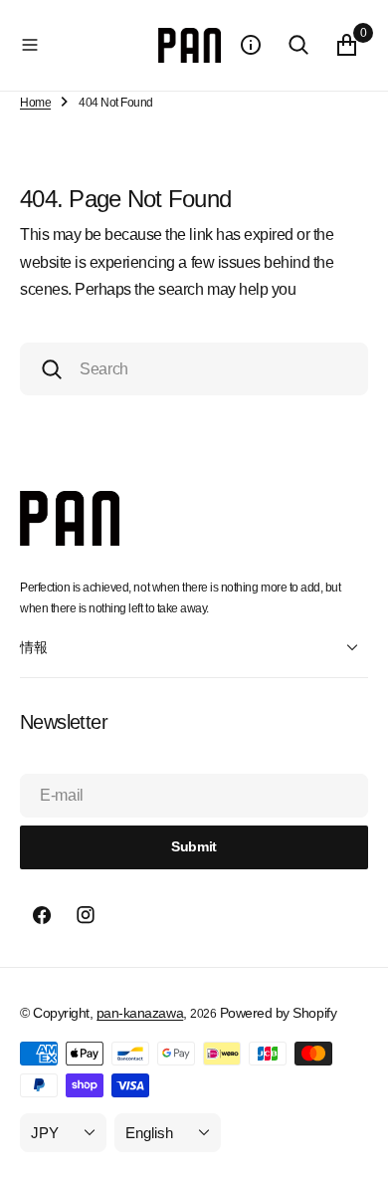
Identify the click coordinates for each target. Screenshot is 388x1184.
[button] (85, 45)
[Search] (298, 45)
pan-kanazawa (140, 1013)
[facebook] (42, 915)
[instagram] (85, 915)
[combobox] (194, 369)
